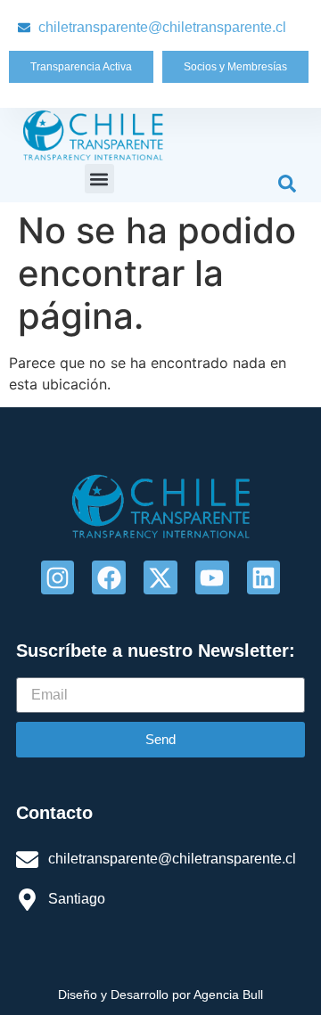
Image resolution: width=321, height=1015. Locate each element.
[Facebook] (109, 577)
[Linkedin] (264, 577)
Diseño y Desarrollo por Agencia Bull (160, 994)
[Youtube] (212, 577)
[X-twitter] (160, 577)
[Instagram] (58, 577)
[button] (99, 178)
